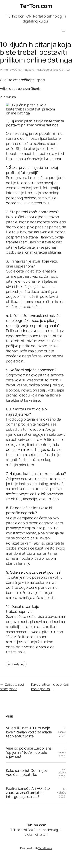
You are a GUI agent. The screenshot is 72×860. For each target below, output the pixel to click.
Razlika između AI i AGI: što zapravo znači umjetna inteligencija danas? (28, 792)
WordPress (45, 848)
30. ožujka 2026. (62, 772)
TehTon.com (36, 6)
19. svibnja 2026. (61, 732)
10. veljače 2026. (61, 792)
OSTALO (64, 69)
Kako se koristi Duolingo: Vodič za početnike (26, 772)
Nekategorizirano (47, 69)
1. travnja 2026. (61, 752)
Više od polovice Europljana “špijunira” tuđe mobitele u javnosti (29, 752)
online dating (16, 664)
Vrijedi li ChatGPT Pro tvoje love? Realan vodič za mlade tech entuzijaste (29, 732)
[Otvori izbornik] (63, 30)
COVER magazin (23, 69)
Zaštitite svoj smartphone (12, 686)
